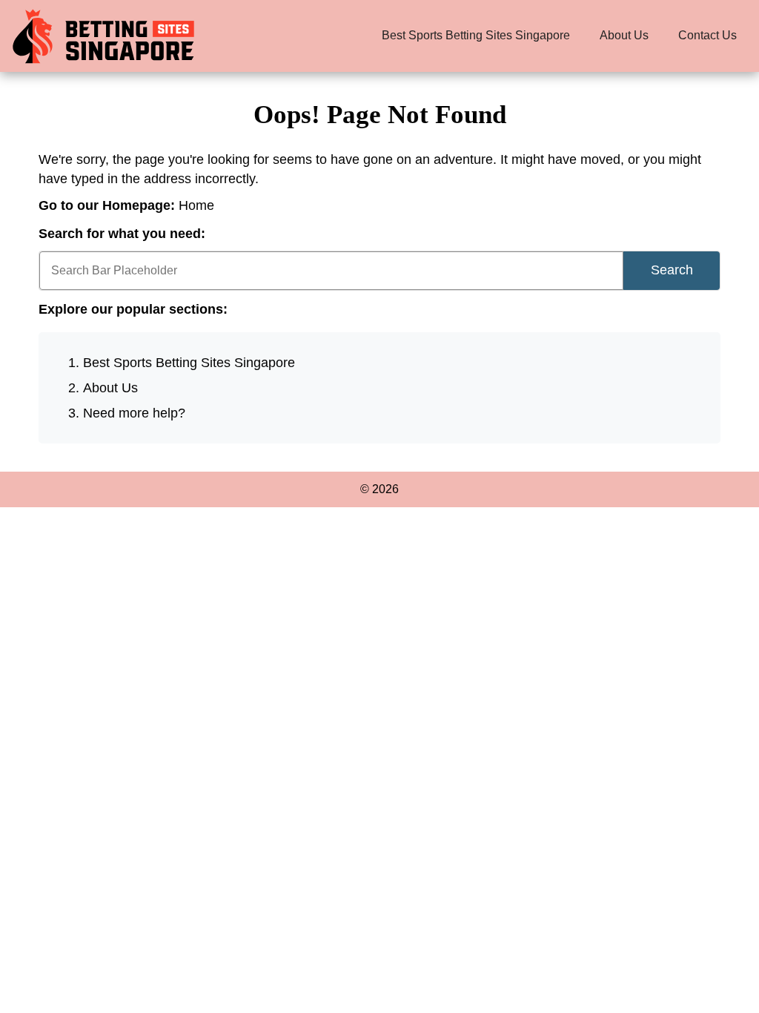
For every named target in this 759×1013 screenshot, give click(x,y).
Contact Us (707, 35)
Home (196, 205)
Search (672, 270)
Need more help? (134, 413)
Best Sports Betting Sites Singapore (476, 35)
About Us (624, 35)
